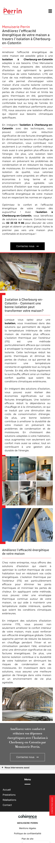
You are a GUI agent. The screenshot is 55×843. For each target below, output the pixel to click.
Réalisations (9, 799)
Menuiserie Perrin (27, 823)
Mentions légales (27, 828)
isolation (7, 59)
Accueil (7, 789)
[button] (27, 246)
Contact (7, 805)
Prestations (9, 794)
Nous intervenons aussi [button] (17, 767)
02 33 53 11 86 (15, 222)
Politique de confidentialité (27, 833)
